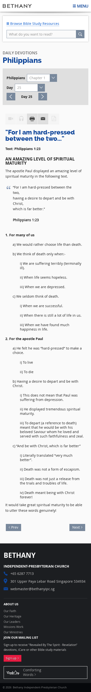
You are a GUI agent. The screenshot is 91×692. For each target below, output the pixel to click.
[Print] (32, 119)
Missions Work (13, 627)
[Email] (43, 119)
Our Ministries (13, 632)
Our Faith (10, 611)
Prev (16, 527)
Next (74, 527)
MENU (82, 6)
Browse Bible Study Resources (34, 23)
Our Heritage (12, 616)
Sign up (12, 658)
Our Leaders (12, 622)
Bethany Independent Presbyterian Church (17, 6)
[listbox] (42, 78)
